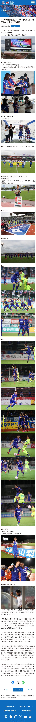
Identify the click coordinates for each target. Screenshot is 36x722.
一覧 (19, 690)
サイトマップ (26, 711)
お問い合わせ (10, 707)
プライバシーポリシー (26, 707)
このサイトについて (9, 711)
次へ (29, 690)
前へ (7, 690)
